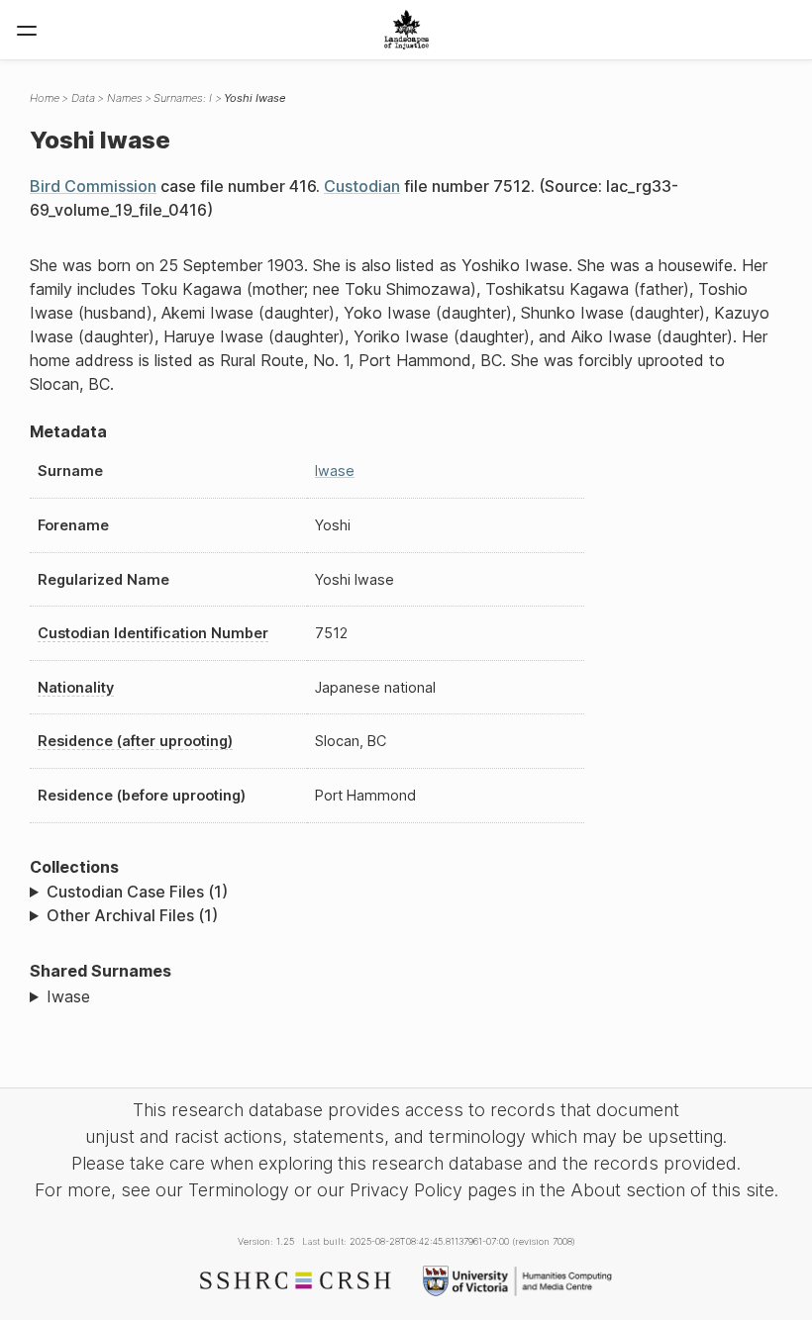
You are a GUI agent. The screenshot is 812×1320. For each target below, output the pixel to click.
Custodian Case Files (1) (137, 891)
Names (125, 98)
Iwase (335, 470)
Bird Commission (93, 186)
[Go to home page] (406, 29)
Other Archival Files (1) (132, 915)
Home (44, 98)
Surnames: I (182, 98)
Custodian (362, 186)
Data (83, 98)
